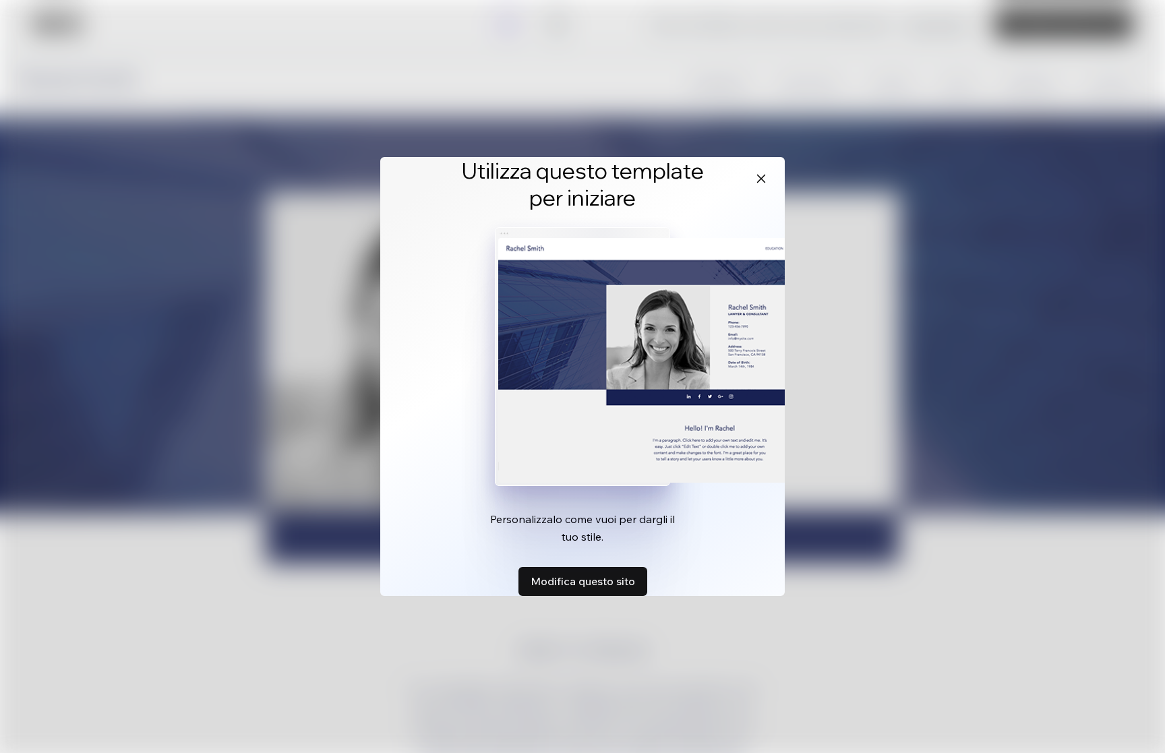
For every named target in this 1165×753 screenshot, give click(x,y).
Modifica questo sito (583, 581)
